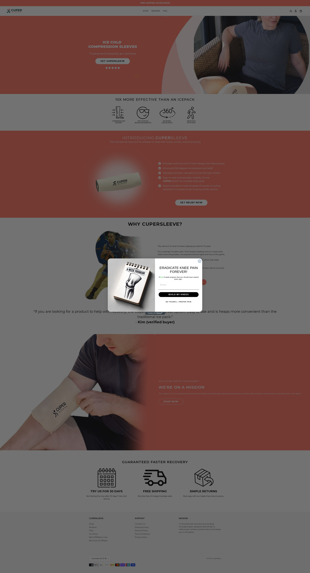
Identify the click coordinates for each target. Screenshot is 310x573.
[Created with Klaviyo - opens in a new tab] (155, 313)
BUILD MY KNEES (179, 294)
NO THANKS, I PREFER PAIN (178, 302)
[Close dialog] (199, 261)
